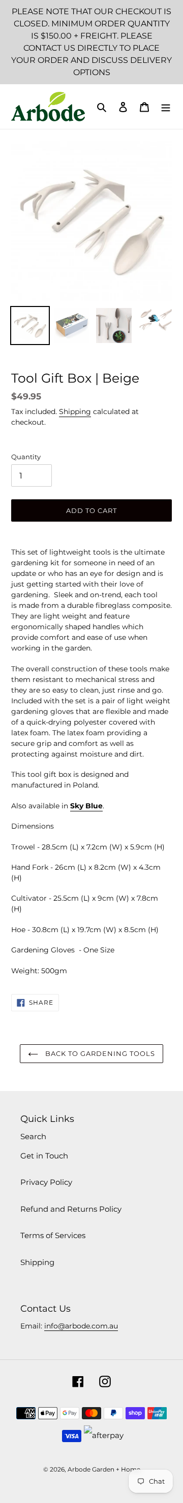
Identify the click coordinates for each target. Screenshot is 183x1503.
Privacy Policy (46, 1182)
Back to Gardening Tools (99, 1053)
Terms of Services (52, 1235)
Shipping (75, 411)
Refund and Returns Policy (70, 1209)
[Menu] (165, 107)
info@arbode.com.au (81, 1325)
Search (33, 1136)
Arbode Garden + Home (104, 1469)
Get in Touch (44, 1155)
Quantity (26, 457)
